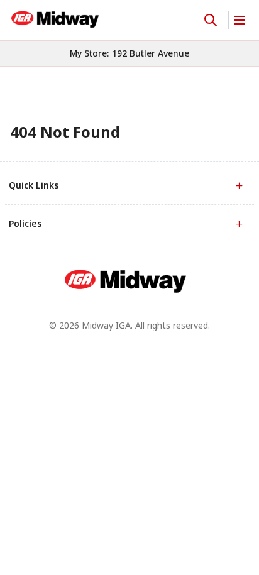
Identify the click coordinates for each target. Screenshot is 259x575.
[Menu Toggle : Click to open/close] (238, 20)
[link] (55, 18)
